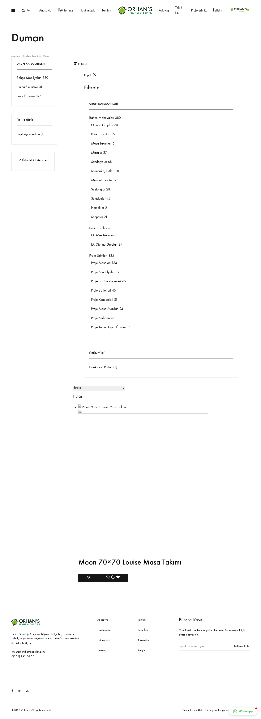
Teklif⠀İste (180, 10)
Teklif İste (143, 630)
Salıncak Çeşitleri (102, 171)
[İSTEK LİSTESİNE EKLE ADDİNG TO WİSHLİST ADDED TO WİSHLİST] (113, 578)
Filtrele (82, 64)
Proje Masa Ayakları (104, 309)
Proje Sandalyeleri (103, 272)
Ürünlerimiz (65, 10)
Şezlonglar (98, 189)
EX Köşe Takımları (103, 235)
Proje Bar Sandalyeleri (106, 281)
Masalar (96, 153)
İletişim (217, 10)
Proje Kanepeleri (102, 300)
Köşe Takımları (100, 134)
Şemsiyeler (98, 199)
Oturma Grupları (102, 125)
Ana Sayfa (15, 56)
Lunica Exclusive (100, 228)
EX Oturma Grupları (104, 245)
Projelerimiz (199, 10)
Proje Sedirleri (100, 318)
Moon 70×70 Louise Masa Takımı (130, 562)
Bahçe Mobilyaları (101, 118)
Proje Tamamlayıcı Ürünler (108, 327)
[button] (243, 711)
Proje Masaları (101, 263)
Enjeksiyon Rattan (100, 367)
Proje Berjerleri (101, 290)
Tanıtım (106, 10)
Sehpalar (97, 217)
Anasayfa (45, 10)
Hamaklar (97, 208)
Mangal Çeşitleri (102, 180)
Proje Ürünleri (98, 256)
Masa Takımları (101, 143)
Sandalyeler (99, 162)
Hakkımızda (87, 10)
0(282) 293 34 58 (22, 656)
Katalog (164, 10)
